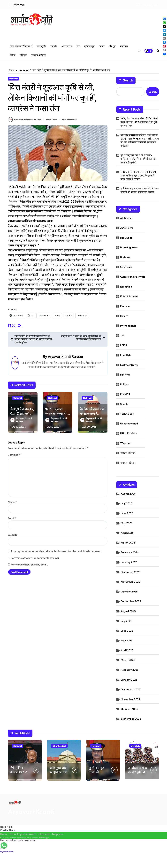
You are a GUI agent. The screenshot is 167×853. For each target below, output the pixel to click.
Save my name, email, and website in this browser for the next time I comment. (55, 551)
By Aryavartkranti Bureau (27, 119)
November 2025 (130, 581)
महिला (12, 55)
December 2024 (131, 689)
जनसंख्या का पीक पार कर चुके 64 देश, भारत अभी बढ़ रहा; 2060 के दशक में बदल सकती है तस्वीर (138, 175)
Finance (125, 306)
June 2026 (127, 513)
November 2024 (130, 699)
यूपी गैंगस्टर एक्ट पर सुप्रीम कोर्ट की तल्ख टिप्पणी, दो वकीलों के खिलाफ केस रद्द (140, 190)
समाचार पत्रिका (38, 55)
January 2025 (129, 679)
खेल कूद (112, 46)
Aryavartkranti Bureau (65, 356)
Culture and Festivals (132, 276)
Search (128, 80)
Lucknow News (129, 364)
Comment (14, 454)
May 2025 (127, 640)
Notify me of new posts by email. (29, 564)
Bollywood (126, 237)
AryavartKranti (31, 811)
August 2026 (128, 493)
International (128, 325)
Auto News (126, 227)
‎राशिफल (23, 55)
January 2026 (129, 562)
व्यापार (102, 46)
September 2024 (131, 718)
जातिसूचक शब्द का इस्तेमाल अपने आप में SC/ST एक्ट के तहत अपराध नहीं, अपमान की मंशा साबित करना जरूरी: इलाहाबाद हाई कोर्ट (140, 140)
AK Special (126, 218)
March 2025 (128, 660)
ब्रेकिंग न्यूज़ (89, 46)
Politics (124, 384)
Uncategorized (129, 423)
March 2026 (128, 542)
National (13, 78)
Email (12, 518)
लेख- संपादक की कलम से (21, 46)
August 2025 (128, 611)
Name (12, 502)
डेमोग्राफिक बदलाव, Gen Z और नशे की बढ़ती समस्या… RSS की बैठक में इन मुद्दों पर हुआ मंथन (139, 122)
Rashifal (125, 394)
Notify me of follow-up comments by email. (35, 557)
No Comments (69, 119)
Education (126, 286)
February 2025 (130, 669)
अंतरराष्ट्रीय (66, 46)
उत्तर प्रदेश (41, 46)
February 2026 (130, 552)
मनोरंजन (124, 46)
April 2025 (127, 650)
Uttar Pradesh (128, 433)
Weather (125, 443)
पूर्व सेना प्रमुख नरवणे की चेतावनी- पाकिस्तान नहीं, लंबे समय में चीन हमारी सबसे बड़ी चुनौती (138, 159)
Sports (124, 404)
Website (12, 534)
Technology (127, 413)
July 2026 (126, 503)
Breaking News (129, 247)
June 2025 (127, 630)
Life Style (125, 355)
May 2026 (127, 523)
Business (125, 257)
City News (126, 267)
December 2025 (130, 572)
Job (122, 335)
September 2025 (131, 601)
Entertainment (129, 296)
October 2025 (129, 591)
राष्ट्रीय (53, 46)
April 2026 (127, 532)
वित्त (78, 46)
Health (124, 315)
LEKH (123, 345)
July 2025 (126, 621)
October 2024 (129, 709)
